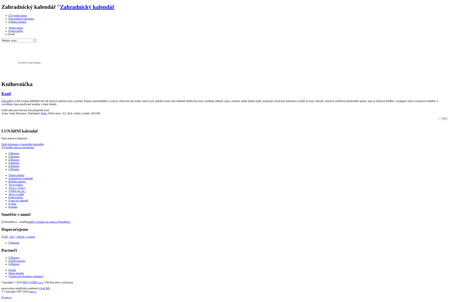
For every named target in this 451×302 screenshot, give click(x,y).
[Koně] (5, 101)
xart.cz (32, 291)
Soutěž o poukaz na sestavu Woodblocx (48, 221)
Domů (12, 270)
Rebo (44, 113)
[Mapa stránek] (17, 21)
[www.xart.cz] (6, 297)
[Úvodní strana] (17, 15)
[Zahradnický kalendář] (86, 7)
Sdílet (444, 118)
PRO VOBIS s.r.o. (33, 282)
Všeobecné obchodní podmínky (26, 276)
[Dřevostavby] (17, 260)
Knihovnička (15, 31)
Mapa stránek (15, 273)
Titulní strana (15, 27)
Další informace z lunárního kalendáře (22, 144)
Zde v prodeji (27, 236)
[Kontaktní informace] (21, 18)
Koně (6, 93)
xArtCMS (44, 288)
